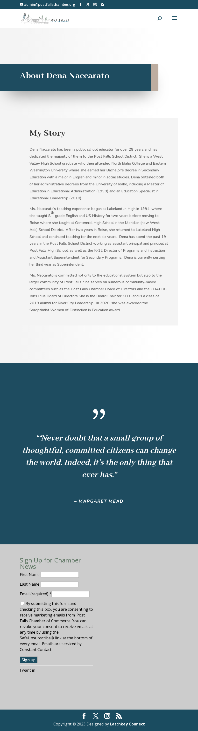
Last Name (30, 584)
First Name (30, 574)
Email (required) (35, 593)
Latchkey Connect (127, 724)
